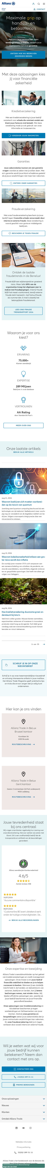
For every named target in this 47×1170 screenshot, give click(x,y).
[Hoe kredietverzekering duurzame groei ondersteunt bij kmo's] (23, 591)
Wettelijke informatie (23, 1142)
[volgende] (44, 644)
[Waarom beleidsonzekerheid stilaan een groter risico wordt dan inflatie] (23, 536)
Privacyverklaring (23, 1147)
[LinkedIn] (16, 1128)
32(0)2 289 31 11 (25, 1152)
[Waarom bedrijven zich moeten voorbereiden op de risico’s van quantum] (23, 481)
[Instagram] (30, 1128)
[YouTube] (23, 1128)
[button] (34, 4)
